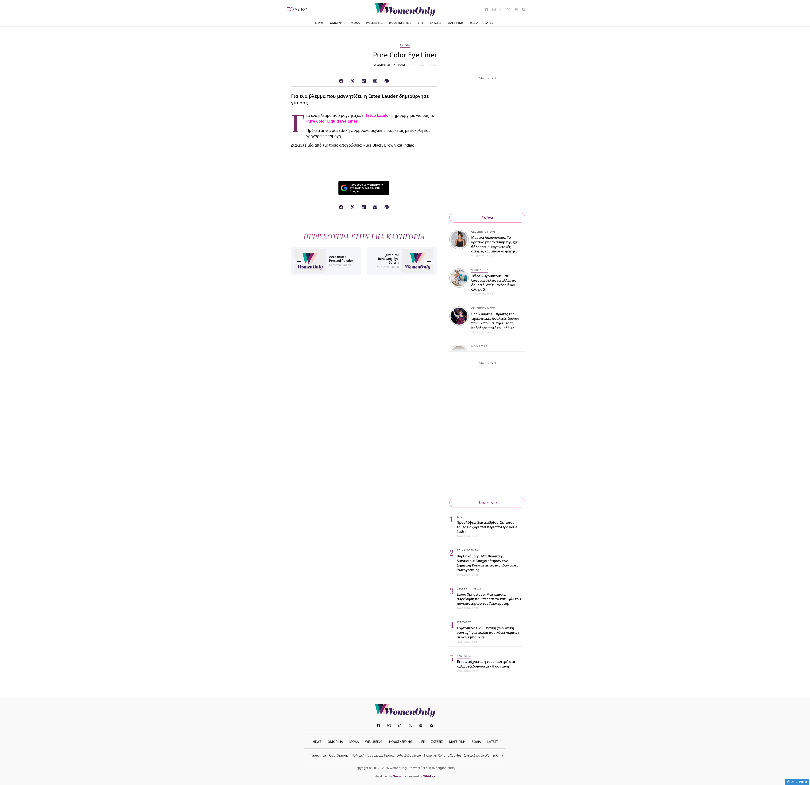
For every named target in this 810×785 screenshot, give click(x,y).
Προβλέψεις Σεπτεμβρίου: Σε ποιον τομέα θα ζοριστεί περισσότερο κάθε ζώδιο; (487, 527)
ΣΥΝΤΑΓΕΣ (464, 622)
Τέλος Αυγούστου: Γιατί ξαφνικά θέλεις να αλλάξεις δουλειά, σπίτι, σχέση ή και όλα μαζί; (493, 283)
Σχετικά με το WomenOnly (483, 755)
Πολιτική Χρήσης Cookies (442, 755)
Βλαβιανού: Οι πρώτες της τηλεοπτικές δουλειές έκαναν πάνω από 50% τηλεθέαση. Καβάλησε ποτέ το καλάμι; (495, 321)
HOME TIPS (479, 346)
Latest (487, 217)
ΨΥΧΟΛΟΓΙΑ (479, 270)
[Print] (386, 81)
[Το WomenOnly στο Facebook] (485, 10)
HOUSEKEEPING (400, 23)
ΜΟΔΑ (355, 23)
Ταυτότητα (318, 755)
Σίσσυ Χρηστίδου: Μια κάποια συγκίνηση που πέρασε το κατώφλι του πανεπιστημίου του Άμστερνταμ (489, 599)
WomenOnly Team (389, 65)
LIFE (421, 23)
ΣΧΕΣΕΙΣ (435, 23)
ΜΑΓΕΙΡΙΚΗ (455, 23)
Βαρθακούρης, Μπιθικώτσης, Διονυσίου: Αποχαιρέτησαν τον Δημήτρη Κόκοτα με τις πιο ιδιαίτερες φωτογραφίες (487, 563)
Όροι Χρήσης (338, 755)
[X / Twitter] (352, 81)
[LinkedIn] (364, 81)
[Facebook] (341, 81)
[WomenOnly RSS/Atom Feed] (522, 10)
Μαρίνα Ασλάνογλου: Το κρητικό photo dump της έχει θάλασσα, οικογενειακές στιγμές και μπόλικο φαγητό (495, 244)
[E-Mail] (375, 81)
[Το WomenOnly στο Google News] (514, 10)
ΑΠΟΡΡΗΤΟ (799, 782)
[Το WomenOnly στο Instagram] (492, 10)
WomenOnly (405, 710)
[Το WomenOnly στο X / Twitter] (507, 10)
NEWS (319, 23)
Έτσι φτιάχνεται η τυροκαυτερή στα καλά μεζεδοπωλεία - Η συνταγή (486, 664)
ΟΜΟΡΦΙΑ (337, 23)
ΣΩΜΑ (405, 45)
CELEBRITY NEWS (483, 231)
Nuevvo (398, 776)
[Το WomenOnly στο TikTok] (500, 10)
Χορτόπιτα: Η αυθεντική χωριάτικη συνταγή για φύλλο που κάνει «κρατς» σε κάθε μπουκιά (488, 632)
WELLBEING (374, 23)
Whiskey (429, 776)
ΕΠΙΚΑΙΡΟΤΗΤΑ (467, 550)
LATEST (490, 23)
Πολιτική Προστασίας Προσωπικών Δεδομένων (386, 755)
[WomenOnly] (405, 9)
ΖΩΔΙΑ (474, 23)
